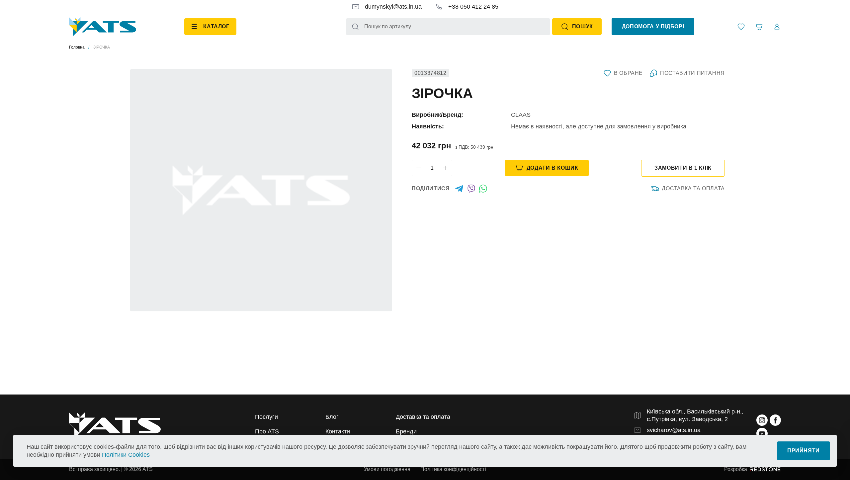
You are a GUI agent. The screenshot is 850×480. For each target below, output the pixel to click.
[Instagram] (762, 420)
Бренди (406, 431)
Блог (332, 416)
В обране (628, 73)
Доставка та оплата (693, 188)
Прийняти (803, 450)
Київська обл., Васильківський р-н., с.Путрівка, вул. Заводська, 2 (695, 415)
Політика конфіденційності (453, 469)
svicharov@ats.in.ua (674, 430)
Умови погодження (387, 469)
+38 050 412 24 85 (473, 6)
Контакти (337, 431)
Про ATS (267, 431)
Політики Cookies (126, 454)
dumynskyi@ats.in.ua (393, 6)
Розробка (735, 469)
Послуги (266, 416)
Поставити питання (692, 73)
